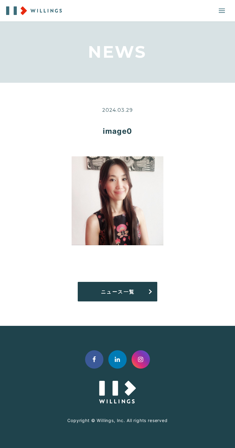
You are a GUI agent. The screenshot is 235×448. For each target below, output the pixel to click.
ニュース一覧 (118, 292)
